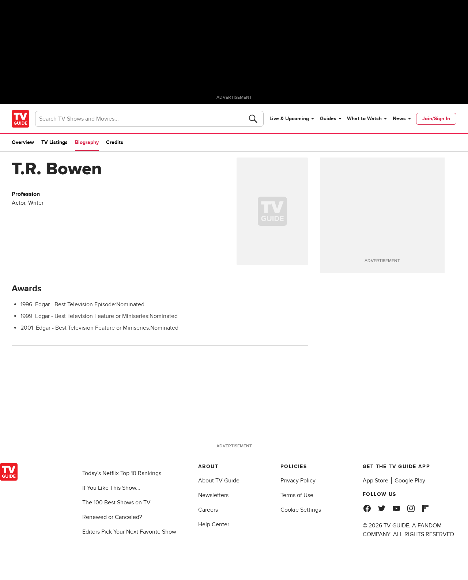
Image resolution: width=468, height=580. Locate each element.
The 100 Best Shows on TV (116, 502)
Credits (114, 142)
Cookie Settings (300, 509)
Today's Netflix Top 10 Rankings (121, 473)
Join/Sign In (436, 118)
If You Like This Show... (111, 488)
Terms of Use (296, 495)
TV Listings (54, 142)
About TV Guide (218, 480)
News (399, 118)
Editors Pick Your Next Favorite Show (129, 531)
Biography (87, 142)
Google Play (410, 480)
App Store (375, 480)
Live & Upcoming (289, 118)
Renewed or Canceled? (112, 517)
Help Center (213, 524)
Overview (23, 142)
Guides (328, 118)
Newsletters (213, 495)
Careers (208, 509)
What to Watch (364, 118)
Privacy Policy (298, 480)
